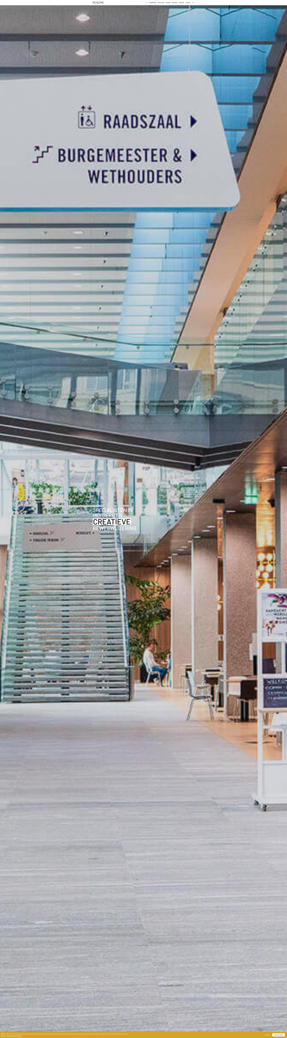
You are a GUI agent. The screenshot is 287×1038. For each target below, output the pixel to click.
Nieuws (168, 2)
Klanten (181, 2)
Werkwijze (153, 2)
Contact (188, 2)
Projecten (161, 2)
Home (146, 2)
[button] (193, 2)
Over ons (174, 2)
